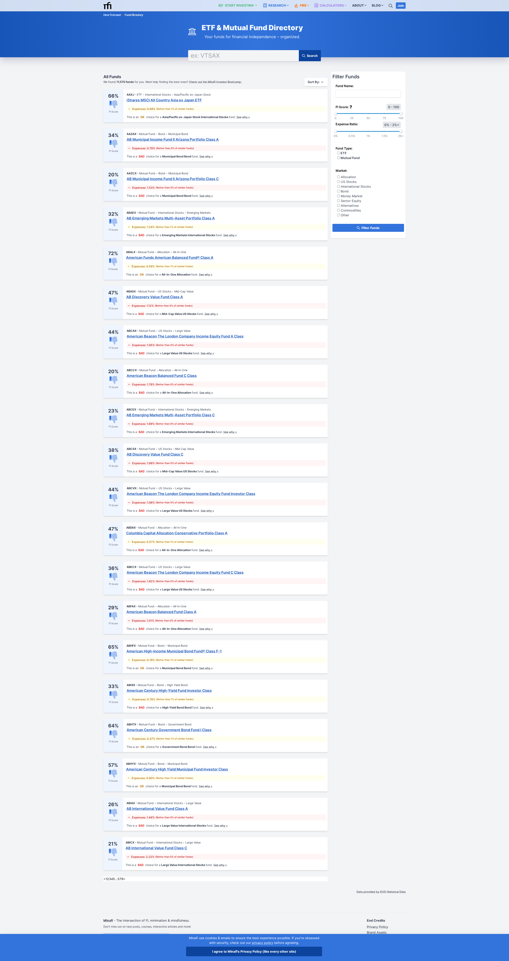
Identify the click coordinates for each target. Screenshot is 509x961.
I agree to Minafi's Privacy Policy (254, 951)
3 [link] (110, 879)
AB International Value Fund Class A (157, 809)
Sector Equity (350, 201)
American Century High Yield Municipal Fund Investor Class (177, 769)
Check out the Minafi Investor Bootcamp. (215, 81)
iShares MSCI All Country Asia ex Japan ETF (164, 100)
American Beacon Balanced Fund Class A (161, 612)
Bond (344, 191)
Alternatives (349, 206)
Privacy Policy (377, 927)
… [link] (116, 879)
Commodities (350, 210)
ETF (343, 153)
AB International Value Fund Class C (156, 848)
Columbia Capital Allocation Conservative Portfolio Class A (176, 533)
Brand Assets (377, 932)
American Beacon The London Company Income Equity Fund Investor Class (191, 494)
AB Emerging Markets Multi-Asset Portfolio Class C (170, 415)
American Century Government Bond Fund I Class (169, 730)
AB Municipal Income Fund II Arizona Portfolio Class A (173, 139)
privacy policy (262, 943)
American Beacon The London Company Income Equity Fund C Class (185, 572)
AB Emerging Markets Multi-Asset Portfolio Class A (170, 218)
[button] (240, 5)
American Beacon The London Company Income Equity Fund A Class (185, 336)
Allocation (348, 177)
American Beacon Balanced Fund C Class (162, 376)
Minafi (108, 920)
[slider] (335, 113)
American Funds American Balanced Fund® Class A (169, 257)
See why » (243, 117)
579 (120, 879)
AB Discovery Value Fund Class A (154, 297)
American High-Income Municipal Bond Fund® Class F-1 (174, 651)
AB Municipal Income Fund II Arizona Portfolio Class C (173, 179)
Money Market (351, 196)
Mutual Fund (350, 158)
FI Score (113, 111)
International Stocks (355, 186)
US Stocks (348, 182)
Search (312, 56)
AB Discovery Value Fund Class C (155, 454)
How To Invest (112, 15)
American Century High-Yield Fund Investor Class (169, 690)
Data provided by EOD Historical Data (381, 891)
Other (344, 215)
